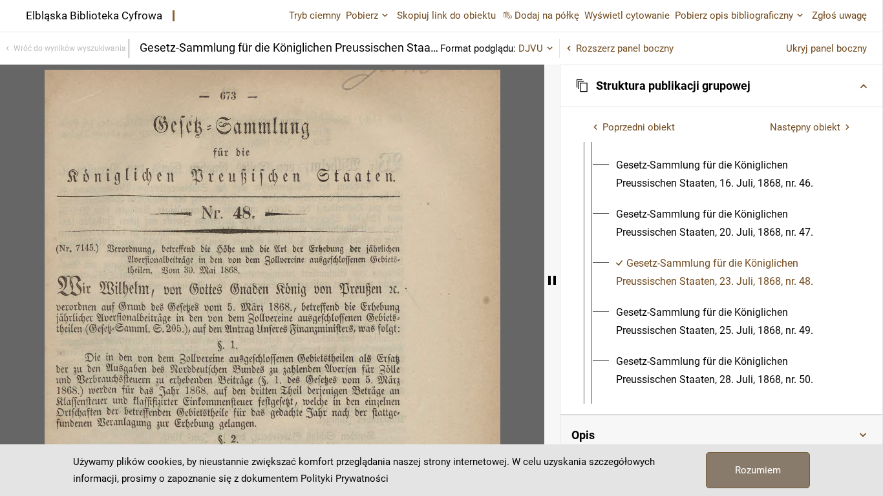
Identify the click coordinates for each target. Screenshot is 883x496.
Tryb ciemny (315, 15)
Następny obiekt (805, 127)
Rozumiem (758, 470)
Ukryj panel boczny (826, 48)
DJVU (530, 48)
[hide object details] (552, 280)
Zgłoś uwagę (839, 15)
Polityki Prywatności (344, 478)
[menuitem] (733, 174)
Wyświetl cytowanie (627, 15)
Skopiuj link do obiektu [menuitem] (446, 15)
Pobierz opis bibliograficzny (734, 15)
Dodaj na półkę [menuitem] (547, 15)
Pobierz (362, 15)
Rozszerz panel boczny (625, 48)
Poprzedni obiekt (638, 127)
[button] (721, 86)
